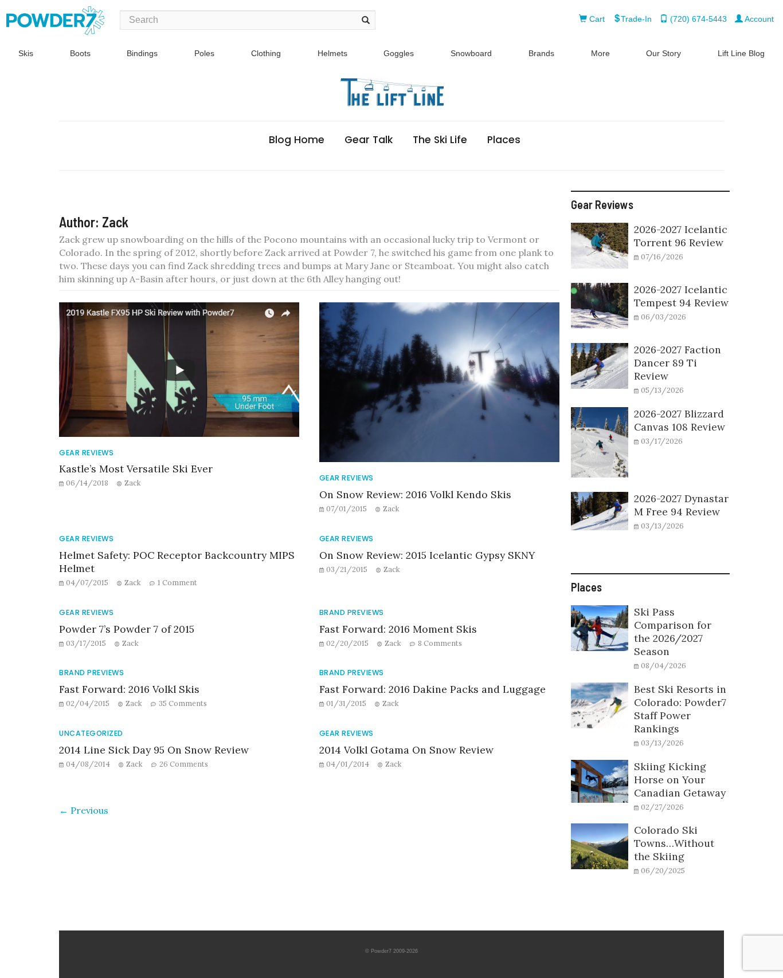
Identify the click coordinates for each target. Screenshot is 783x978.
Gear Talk (368, 140)
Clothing (266, 53)
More (600, 53)
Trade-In (636, 18)
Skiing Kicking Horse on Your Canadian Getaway (680, 779)
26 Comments (183, 763)
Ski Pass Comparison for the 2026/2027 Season (672, 631)
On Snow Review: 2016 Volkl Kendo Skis (415, 494)
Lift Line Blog (741, 53)
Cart (596, 18)
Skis (25, 53)
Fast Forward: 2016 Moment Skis (398, 629)
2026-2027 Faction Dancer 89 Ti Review (677, 362)
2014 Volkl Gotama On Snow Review (406, 749)
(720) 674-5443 (697, 18)
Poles (204, 53)
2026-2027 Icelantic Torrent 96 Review (680, 236)
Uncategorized (91, 733)
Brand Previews (351, 612)
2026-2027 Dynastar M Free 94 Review (681, 505)
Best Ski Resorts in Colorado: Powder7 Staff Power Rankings (680, 709)
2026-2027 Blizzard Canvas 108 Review (679, 420)
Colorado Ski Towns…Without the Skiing (674, 843)
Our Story (663, 53)
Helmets (332, 53)
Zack (132, 482)
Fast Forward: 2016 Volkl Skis (129, 689)
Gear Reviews (86, 453)
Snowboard (471, 53)
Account (758, 18)
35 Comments (183, 703)
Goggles (398, 53)
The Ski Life (440, 140)
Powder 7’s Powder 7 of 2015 (126, 629)
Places (503, 140)
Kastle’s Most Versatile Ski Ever (136, 468)
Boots (80, 53)
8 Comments (440, 643)
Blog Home (296, 140)
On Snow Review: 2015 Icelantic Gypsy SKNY (427, 555)
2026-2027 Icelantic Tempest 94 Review (681, 296)
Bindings (142, 53)
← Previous (83, 810)
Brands (541, 53)
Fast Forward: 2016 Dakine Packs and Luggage (432, 689)
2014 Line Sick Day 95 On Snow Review (154, 749)
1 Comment (177, 582)
